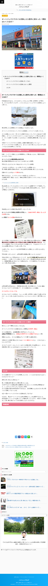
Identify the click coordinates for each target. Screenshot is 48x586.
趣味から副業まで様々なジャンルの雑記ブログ (24, 582)
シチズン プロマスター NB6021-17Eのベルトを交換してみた (18, 447)
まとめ (8, 87)
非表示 (26, 72)
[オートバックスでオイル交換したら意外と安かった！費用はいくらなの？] (25, 437)
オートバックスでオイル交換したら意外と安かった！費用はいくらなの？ (24, 77)
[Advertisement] (24, 420)
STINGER (35, 584)
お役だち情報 (5, 442)
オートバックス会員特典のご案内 (11, 182)
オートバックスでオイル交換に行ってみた (18, 81)
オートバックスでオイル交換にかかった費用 (19, 84)
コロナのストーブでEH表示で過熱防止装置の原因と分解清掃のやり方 (20, 445)
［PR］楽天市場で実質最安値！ (25, 10)
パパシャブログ (24, 7)
